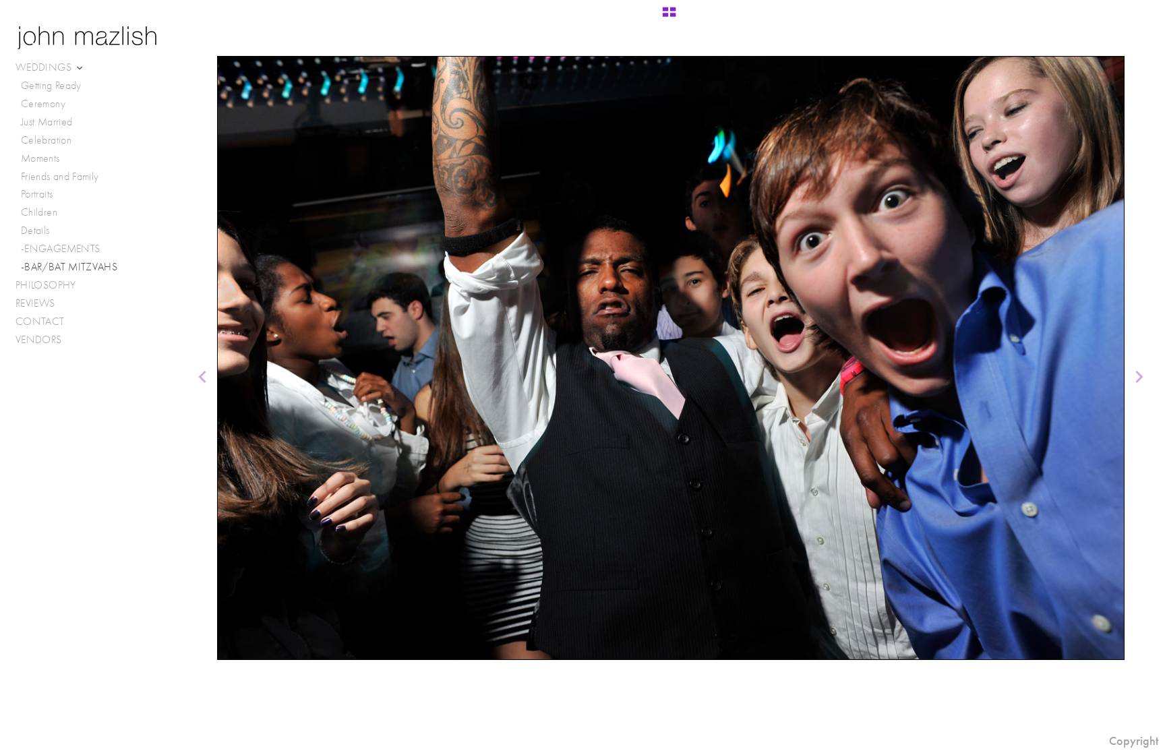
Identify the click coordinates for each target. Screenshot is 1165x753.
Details (35, 230)
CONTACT (40, 321)
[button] (669, 17)
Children (39, 212)
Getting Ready (51, 85)
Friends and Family (59, 176)
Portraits (37, 193)
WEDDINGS (45, 67)
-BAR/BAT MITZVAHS (69, 266)
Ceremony (43, 103)
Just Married (46, 121)
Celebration (46, 139)
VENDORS (40, 339)
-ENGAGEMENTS (60, 248)
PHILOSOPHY (46, 284)
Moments (40, 158)
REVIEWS (35, 303)
